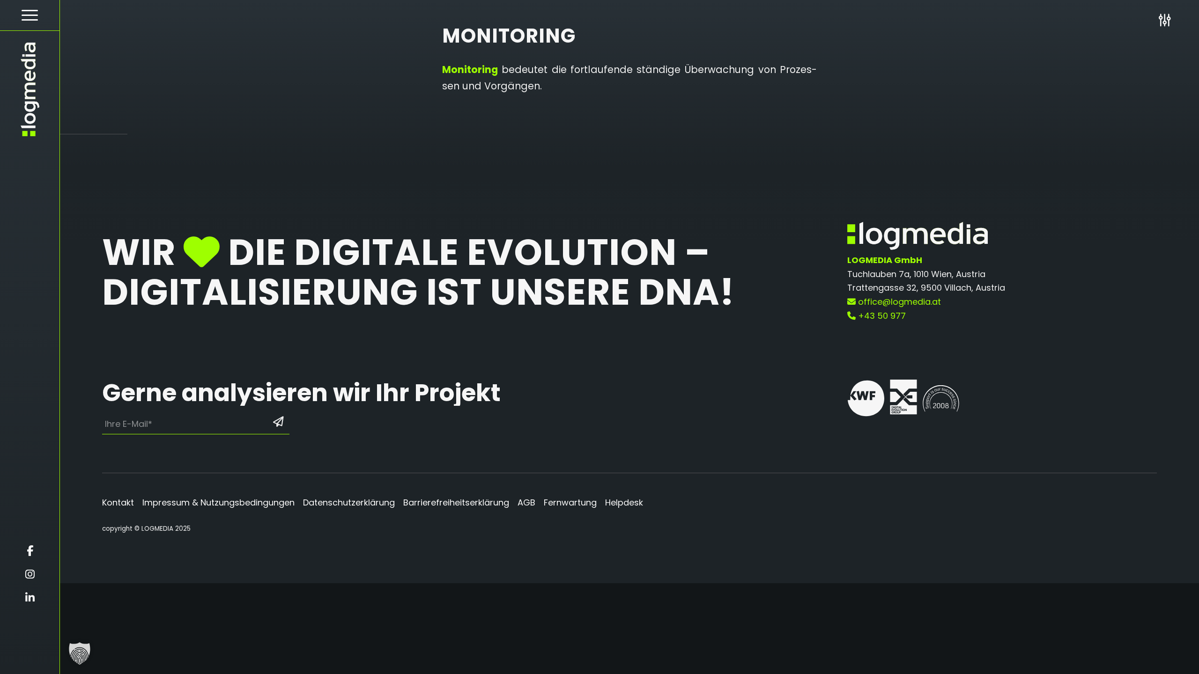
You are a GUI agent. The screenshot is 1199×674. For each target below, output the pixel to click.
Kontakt (118, 502)
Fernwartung (570, 502)
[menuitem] (29, 15)
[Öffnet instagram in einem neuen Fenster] (29, 574)
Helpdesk (624, 502)
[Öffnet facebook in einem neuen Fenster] (29, 551)
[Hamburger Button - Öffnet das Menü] (29, 15)
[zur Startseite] (29, 89)
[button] (79, 653)
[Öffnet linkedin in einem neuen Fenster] (29, 597)
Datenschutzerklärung (349, 502)
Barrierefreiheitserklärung (456, 502)
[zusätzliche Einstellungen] (1164, 20)
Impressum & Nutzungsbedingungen (218, 502)
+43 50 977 (881, 316)
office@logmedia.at (898, 302)
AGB (526, 502)
